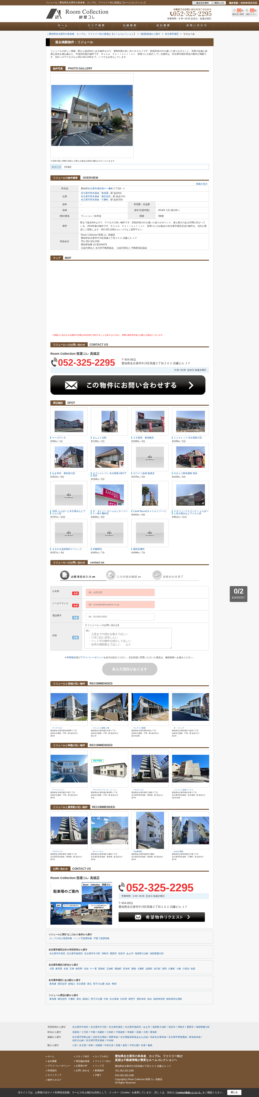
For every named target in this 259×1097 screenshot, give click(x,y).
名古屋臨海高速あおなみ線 (134, 1037)
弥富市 (121, 953)
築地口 (71, 984)
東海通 (104, 193)
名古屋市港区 (94, 188)
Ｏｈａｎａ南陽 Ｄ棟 (101, 728)
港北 (89, 984)
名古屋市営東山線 (81, 1037)
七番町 (140, 968)
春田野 (79, 968)
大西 (51, 968)
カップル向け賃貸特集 (60, 938)
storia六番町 (178, 851)
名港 (66, 968)
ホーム (51, 1056)
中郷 (93, 1032)
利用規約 (71, 657)
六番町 (104, 199)
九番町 (171, 968)
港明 (164, 968)
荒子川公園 (98, 984)
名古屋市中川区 (92, 953)
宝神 (72, 968)
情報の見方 (202, 184)
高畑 (138, 1032)
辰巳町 (157, 968)
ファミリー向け (103, 1061)
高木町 (126, 968)
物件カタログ (54, 1079)
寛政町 (101, 968)
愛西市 (113, 953)
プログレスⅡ (138, 790)
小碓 (178, 968)
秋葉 (193, 968)
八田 (74, 1045)
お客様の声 (81, 1065)
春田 (125, 1045)
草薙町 (130, 1032)
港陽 (133, 968)
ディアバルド (57, 728)
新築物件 (99, 1070)
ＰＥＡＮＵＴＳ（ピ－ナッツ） (105, 790)
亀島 (150, 1045)
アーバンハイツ (58, 790)
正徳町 (109, 968)
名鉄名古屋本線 (158, 1037)
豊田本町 (141, 999)
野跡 (114, 984)
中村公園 (134, 1045)
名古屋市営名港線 (90, 193)
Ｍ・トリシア (179, 728)
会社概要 (52, 1061)
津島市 (105, 953)
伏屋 (143, 1045)
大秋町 (110, 1032)
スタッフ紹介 (83, 1056)
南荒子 (131, 999)
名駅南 (75, 1032)
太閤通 (98, 1045)
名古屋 (82, 1045)
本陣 (90, 1045)
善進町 (118, 968)
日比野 (123, 999)
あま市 (130, 953)
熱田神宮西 (159, 999)
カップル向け (102, 1056)
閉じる (234, 1092)
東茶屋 (58, 968)
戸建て (98, 1075)
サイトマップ (54, 1075)
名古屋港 (81, 984)
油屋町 (149, 968)
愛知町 (153, 1032)
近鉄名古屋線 (100, 1037)
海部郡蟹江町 (157, 953)
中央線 (110, 1040)
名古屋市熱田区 (75, 953)
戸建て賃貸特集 (101, 938)
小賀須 (185, 968)
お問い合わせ (83, 1070)
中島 (106, 999)
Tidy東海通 (137, 851)
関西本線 (113, 1037)
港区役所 (106, 196)
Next (130, 114)
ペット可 (99, 1065)
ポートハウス (98, 851)
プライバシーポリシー (92, 657)
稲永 (108, 984)
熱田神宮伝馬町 (174, 999)
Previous (53, 114)
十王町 (84, 1032)
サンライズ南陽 (139, 728)
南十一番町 (107, 188)
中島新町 (120, 1032)
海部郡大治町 (142, 953)
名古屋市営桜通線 (177, 1037)
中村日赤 (108, 1045)
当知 (86, 968)
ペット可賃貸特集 (83, 938)
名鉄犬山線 (78, 1040)
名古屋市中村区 (57, 953)
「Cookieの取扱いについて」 (188, 1092)
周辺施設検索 (83, 1061)
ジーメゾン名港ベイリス (183, 790)
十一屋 (93, 968)
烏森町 (100, 1032)
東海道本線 (195, 1037)
